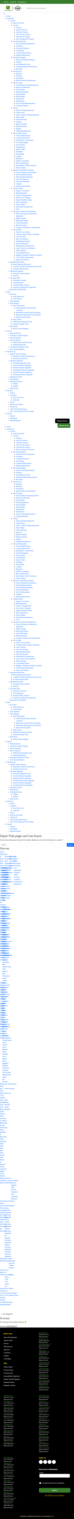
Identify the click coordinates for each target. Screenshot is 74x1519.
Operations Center (16, 377)
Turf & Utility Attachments (24, 257)
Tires (17, 209)
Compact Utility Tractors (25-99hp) (27, 234)
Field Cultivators (21, 119)
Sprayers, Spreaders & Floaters (23, 170)
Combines (19, 46)
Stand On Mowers (22, 244)
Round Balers (20, 96)
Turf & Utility (17, 230)
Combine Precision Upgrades (22, 375)
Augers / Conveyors (22, 191)
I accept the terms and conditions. (53, 1483)
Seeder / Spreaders (22, 161)
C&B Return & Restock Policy (22, 322)
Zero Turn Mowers (22, 239)
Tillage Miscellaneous (23, 131)
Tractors (15, 25)
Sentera (15, 386)
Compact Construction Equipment (24, 211)
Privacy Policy (8, 1370)
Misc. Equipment (21, 202)
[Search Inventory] (69, 8)
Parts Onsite (17, 319)
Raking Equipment (22, 92)
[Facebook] (54, 1462)
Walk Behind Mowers (23, 241)
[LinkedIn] (41, 1462)
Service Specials (15, 338)
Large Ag (16, 400)
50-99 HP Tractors (22, 32)
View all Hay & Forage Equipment (27, 85)
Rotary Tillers (20, 149)
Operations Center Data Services (24, 356)
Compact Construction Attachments (28, 227)
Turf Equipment (18, 283)
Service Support (15, 340)
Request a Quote (9, 1385)
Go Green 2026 (15, 278)
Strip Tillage (20, 117)
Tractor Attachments (20, 133)
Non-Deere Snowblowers (24, 207)
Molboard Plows (21, 126)
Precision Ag (17, 71)
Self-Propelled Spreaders (24, 177)
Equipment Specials (16, 271)
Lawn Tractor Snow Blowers (25, 248)
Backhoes (19, 159)
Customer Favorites (19, 280)
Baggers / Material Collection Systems (29, 255)
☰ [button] (4, 14)
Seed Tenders (20, 204)
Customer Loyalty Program (19, 335)
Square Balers (20, 94)
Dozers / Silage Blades (23, 195)
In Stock (12, 21)
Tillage (15, 108)
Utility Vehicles (21, 250)
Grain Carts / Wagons (23, 198)
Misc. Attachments (22, 163)
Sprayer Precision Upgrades (22, 372)
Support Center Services (18, 354)
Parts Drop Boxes (19, 306)
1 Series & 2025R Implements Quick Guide (27, 267)
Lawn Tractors (21, 237)
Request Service (15, 333)
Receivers (19, 76)
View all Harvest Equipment (25, 44)
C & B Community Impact (18, 409)
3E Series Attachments (20, 269)
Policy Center (8, 1367)
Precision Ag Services (20, 358)
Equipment (10, 18)
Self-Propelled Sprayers (24, 175)
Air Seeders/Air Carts (23, 64)
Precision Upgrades (16, 361)
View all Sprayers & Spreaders (26, 172)
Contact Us (13, 407)
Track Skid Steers (22, 223)
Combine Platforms (22, 48)
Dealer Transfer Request (12, 1379)
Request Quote (64, 425)
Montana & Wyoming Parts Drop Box (28, 315)
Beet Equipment (21, 193)
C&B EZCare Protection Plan (22, 342)
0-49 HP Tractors (21, 30)
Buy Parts (13, 294)
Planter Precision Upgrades (22, 368)
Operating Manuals (19, 345)
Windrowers (20, 99)
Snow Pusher (20, 145)
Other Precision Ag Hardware (25, 80)
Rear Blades (20, 154)
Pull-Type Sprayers (22, 179)
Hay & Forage (17, 83)
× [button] (4, 424)
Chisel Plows (20, 113)
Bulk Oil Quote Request (20, 329)
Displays (19, 73)
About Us (10, 391)
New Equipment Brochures (22, 264)
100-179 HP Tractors (23, 34)
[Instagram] (49, 1462)
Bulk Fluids (13, 326)
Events (12, 402)
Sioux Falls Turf (18, 397)
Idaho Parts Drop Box (23, 317)
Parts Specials (15, 301)
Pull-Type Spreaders (23, 181)
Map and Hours (43, 1337)
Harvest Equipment (19, 41)
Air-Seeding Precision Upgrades (23, 370)
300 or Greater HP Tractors (25, 39)
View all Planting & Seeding (25, 60)
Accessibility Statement (12, 1376)
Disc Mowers (20, 90)
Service (9, 331)
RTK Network (14, 379)
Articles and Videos (16, 404)
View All (15, 276)
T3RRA (15, 384)
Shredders (19, 152)
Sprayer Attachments (23, 186)
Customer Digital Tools (20, 324)
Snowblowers (20, 147)
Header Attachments (23, 55)
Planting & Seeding (19, 57)
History (12, 393)
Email (41, 1473)
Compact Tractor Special (21, 273)
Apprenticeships (15, 420)
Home (9, 16)
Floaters (18, 184)
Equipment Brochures (17, 262)
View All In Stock (18, 23)
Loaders (18, 156)
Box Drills (19, 69)
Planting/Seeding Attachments (26, 67)
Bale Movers (20, 101)
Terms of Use (8, 1373)
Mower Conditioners (23, 87)
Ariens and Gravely (22, 260)
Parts (8, 292)
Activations (20, 78)
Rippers (18, 129)
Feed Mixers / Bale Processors (26, 165)
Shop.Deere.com (18, 296)
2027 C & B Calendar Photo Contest (22, 411)
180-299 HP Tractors (23, 37)
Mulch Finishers (21, 124)
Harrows (19, 122)
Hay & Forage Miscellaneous (25, 103)
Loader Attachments (23, 138)
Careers (9, 414)
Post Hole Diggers (22, 142)
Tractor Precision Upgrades (22, 365)
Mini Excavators (21, 225)
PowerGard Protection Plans (19, 347)
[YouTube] (45, 1462)
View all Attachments (23, 136)
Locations (13, 395)
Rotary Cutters (21, 168)
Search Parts (8, 1340)
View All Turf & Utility (23, 232)
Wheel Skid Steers (22, 221)
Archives (3, 1326)
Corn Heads (20, 51)
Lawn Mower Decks (22, 253)
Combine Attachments (23, 53)
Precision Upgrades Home (21, 363)
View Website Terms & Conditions (54, 1495)
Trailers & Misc (18, 188)
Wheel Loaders (21, 218)
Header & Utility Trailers (24, 200)
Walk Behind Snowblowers (25, 246)
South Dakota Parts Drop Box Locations (3, 1116)
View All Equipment (10, 1337)
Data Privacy (14, 388)
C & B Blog (7, 1359)
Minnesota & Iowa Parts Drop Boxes (28, 312)
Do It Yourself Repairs (17, 349)
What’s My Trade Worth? (18, 289)
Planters (19, 62)
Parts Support (14, 303)
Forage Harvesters (22, 106)
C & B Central (17, 299)
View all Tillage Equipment (25, 110)
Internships (13, 418)
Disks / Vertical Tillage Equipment (27, 115)
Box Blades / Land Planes (25, 140)
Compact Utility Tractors (21, 285)
